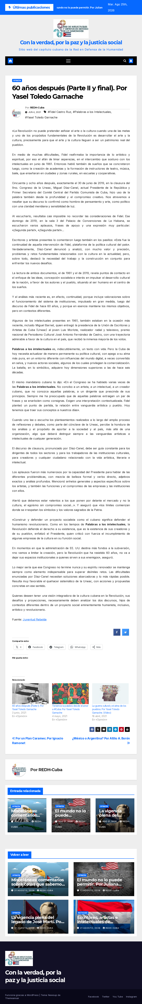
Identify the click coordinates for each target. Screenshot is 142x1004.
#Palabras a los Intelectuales (92, 112)
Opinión (17, 80)
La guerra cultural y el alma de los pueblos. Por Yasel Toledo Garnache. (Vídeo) (109, 709)
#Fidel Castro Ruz (59, 112)
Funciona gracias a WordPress (22, 995)
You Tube (118, 996)
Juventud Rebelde (35, 619)
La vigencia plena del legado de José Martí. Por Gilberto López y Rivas (37, 922)
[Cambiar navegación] (68, 60)
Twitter (105, 996)
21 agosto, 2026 (24, 890)
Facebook (93, 996)
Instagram (131, 996)
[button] (124, 61)
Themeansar (12, 998)
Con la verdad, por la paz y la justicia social (71, 42)
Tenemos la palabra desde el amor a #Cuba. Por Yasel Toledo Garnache (70, 709)
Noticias (82, 913)
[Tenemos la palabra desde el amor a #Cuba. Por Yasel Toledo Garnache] (70, 693)
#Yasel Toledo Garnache (41, 117)
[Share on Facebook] (116, 634)
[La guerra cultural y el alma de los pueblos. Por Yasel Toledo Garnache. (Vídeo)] (110, 693)
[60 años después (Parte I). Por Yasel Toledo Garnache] (30, 693)
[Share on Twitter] (125, 634)
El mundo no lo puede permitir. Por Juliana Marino (99, 884)
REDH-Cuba (37, 107)
